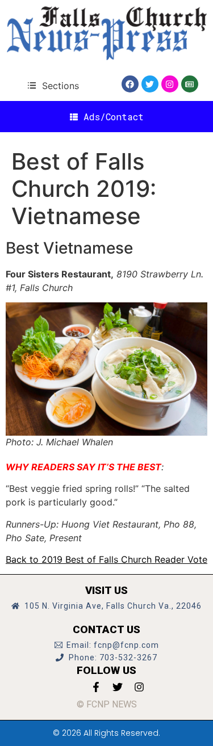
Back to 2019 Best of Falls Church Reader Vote (106, 559)
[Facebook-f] (96, 687)
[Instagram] (169, 83)
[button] (53, 85)
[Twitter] (149, 83)
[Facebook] (130, 83)
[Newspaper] (189, 83)
